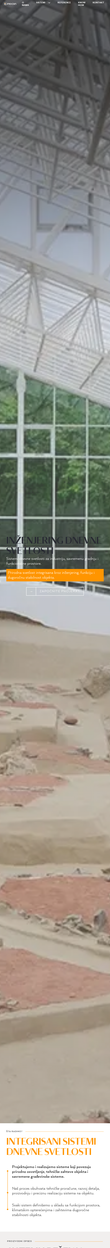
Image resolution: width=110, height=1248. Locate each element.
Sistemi (40, 3)
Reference (64, 3)
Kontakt (98, 3)
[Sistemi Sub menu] (49, 2)
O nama (25, 4)
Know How (82, 4)
